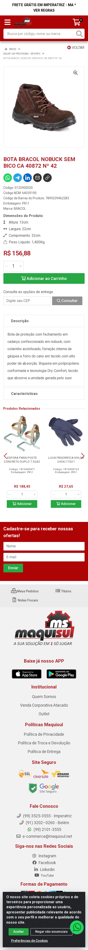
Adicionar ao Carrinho (46, 278)
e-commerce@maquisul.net (47, 836)
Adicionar (24, 504)
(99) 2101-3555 (47, 829)
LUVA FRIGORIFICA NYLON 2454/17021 (66, 459)
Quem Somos (44, 696)
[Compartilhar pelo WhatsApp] (7, 177)
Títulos (65, 591)
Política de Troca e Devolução (44, 743)
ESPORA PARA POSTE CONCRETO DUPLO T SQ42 (22, 459)
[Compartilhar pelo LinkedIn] (27, 177)
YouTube (47, 875)
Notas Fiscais (27, 600)
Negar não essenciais (51, 931)
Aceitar (18, 931)
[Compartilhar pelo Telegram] (17, 177)
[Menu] (7, 22)
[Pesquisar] (79, 33)
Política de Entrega (44, 751)
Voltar (77, 47)
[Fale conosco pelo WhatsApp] (76, 927)
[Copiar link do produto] (47, 177)
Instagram (46, 856)
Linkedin (47, 869)
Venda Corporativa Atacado (44, 705)
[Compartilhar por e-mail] (37, 177)
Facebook (47, 862)
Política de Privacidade (44, 734)
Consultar (69, 301)
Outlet (44, 714)
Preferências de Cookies (29, 941)
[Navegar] (5, 456)
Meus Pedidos (27, 591)
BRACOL (20, 208)
